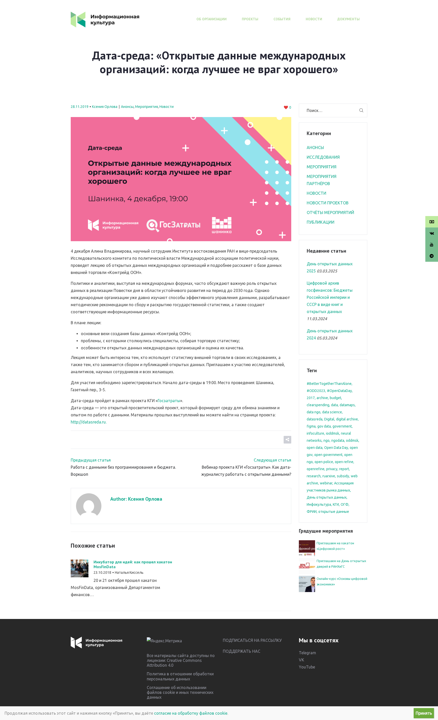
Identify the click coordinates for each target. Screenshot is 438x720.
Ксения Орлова (104, 107)
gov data (324, 426)
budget (335, 398)
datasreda (314, 419)
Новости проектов (328, 203)
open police (324, 462)
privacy (331, 469)
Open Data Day (336, 448)
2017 (311, 398)
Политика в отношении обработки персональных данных (180, 676)
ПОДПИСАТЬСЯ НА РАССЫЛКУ (252, 640)
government (342, 426)
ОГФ (345, 504)
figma (311, 426)
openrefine (315, 469)
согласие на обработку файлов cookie (190, 713)
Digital (329, 419)
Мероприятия (146, 107)
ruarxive (328, 476)
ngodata (337, 440)
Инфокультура (319, 504)
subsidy (343, 476)
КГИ (336, 504)
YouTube (307, 667)
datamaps (347, 405)
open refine (344, 462)
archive (322, 398)
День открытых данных (326, 497)
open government (328, 455)
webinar (326, 483)
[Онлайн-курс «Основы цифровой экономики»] (307, 583)
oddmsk (352, 440)
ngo (326, 440)
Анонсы (127, 107)
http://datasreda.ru (88, 422)
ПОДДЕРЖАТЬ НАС (241, 651)
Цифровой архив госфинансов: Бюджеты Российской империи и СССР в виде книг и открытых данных (330, 297)
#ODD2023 (316, 391)
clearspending (318, 405)
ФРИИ (312, 512)
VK (301, 660)
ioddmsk (332, 433)
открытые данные (333, 512)
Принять (424, 713)
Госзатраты (169, 400)
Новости (166, 107)
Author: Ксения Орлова (136, 499)
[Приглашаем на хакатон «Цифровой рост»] (307, 548)
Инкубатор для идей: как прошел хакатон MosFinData (133, 564)
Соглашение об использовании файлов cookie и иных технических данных (180, 692)
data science (332, 412)
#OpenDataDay (339, 391)
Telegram (307, 652)
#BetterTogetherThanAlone (329, 384)
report (344, 469)
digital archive (347, 419)
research (314, 476)
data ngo (313, 412)
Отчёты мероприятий (330, 212)
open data (314, 448)
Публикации (320, 222)
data (334, 405)
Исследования (323, 157)
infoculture (315, 433)
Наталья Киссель (129, 572)
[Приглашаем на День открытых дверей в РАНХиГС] (307, 565)
